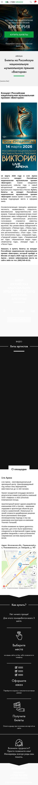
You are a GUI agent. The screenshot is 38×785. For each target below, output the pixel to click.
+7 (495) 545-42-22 (19, 775)
